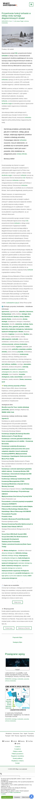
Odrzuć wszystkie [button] (26, 797)
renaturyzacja (24, 354)
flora (10, 326)
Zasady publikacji (17, 758)
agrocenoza (5, 311)
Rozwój (17, 735)
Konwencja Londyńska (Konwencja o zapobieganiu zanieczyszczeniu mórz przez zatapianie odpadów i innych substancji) (15, 448)
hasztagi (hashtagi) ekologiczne (11, 560)
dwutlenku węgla (7, 103)
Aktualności (9, 733)
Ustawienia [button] (17, 797)
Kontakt (17, 763)
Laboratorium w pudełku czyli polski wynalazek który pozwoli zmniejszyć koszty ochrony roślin (17, 674)
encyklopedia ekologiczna (9, 558)
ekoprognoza (23, 555)
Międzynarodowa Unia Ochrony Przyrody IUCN (17, 496)
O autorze (17, 746)
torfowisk (5, 55)
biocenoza (29, 311)
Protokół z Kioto (7, 516)
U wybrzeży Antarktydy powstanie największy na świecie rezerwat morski (17, 714)
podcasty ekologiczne (8, 573)
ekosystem (5, 324)
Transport (7, 735)
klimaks (20, 331)
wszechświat (18, 377)
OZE (12, 735)
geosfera (21, 326)
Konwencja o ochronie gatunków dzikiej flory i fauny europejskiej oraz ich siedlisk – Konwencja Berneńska (17, 441)
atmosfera (22, 311)
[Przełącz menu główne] (31, 4)
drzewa (25, 319)
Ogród (25, 733)
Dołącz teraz (17, 602)
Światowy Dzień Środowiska (11, 541)
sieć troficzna (6, 364)
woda (12, 377)
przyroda (20, 351)
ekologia (4, 321)
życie (3, 382)
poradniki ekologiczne (22, 573)
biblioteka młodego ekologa (10, 555)
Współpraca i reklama (17, 760)
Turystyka (31, 733)
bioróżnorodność (7, 316)
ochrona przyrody (7, 344)
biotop (22, 316)
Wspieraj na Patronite (24, 628)
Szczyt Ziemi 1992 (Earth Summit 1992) (14, 534)
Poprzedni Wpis (17, 637)
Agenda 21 (5, 418)
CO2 (15, 53)
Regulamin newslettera (17, 756)
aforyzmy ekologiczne (8, 553)
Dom (21, 733)
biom (29, 314)
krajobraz (11, 334)
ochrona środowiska (20, 344)
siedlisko (14, 364)
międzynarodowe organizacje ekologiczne (15, 570)
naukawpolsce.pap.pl (12, 302)
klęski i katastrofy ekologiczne (11, 565)
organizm (19, 346)
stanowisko (27, 364)
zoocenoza (27, 379)
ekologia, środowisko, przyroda (20, 679)
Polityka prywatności (17, 753)
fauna (31, 324)
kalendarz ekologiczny (16, 329)
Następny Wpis (17, 642)
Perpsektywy (30, 735)
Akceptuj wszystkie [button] (7, 797)
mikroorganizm (6, 339)
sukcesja (25, 366)
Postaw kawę (8, 628)
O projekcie (17, 749)
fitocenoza (5, 326)
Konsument (16, 733)
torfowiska (5, 79)
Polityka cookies (17, 751)
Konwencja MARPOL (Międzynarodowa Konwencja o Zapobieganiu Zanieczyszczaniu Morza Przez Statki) (16, 456)
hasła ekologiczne (24, 558)
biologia (24, 314)
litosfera (26, 334)
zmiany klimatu (22, 154)
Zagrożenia (23, 735)
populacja (22, 349)
